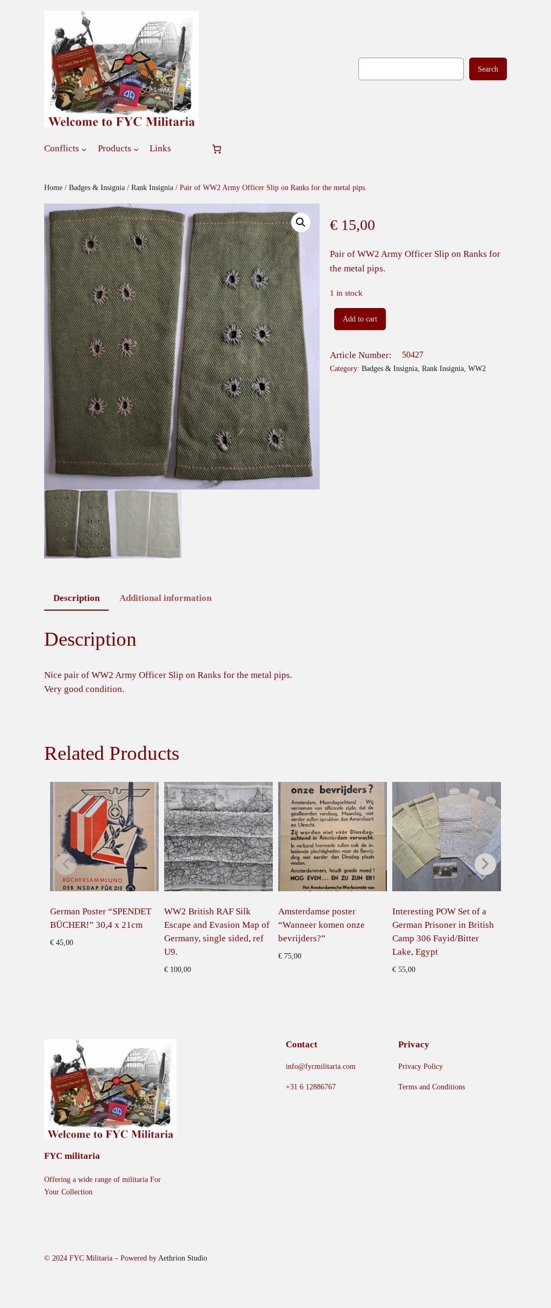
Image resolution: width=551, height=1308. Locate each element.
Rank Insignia (152, 187)
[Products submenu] (136, 148)
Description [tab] (76, 598)
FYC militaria (72, 1156)
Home (53, 187)
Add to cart (360, 318)
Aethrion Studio (182, 1258)
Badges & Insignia (97, 187)
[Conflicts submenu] (84, 148)
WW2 (477, 368)
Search (488, 69)
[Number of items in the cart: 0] (217, 148)
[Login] (190, 148)
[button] (300, 222)
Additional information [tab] (165, 598)
